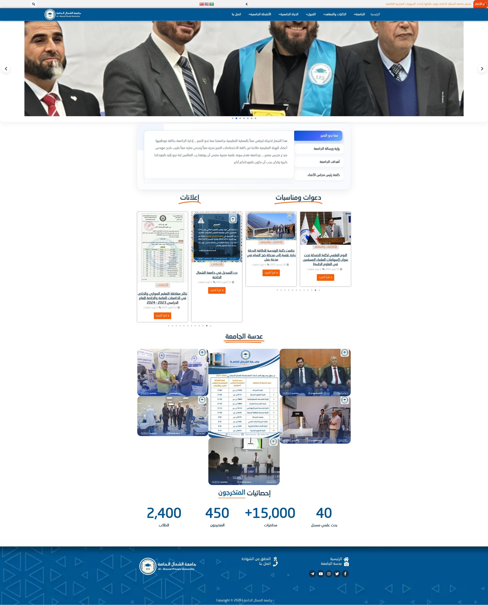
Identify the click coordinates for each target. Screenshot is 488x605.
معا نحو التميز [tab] (329, 135)
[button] (485, 4)
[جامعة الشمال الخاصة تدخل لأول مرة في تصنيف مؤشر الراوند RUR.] (271, 240)
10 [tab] (285, 306)
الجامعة (360, 14)
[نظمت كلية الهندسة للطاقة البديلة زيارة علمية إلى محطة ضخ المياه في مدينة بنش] (325, 226)
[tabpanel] (219, 154)
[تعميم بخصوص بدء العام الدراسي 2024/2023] (162, 237)
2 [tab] (315, 306)
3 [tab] (312, 306)
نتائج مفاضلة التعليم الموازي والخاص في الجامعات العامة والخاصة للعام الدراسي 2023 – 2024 (217, 298)
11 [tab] (281, 306)
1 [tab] (319, 306)
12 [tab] (277, 306)
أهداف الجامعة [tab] (330, 162)
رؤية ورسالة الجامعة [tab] (327, 148)
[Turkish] (201, 4)
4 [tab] (308, 306)
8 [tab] (293, 306)
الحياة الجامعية (289, 14)
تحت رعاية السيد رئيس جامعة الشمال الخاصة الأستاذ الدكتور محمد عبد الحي (428, 4)
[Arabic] (211, 4)
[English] (206, 4)
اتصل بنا (236, 14)
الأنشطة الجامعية (260, 14)
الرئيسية (375, 14)
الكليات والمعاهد (335, 14)
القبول (312, 14)
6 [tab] (300, 306)
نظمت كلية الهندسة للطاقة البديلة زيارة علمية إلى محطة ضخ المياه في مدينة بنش (325, 255)
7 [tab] (296, 306)
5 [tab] (304, 306)
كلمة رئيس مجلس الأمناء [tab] (324, 175)
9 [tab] (289, 306)
